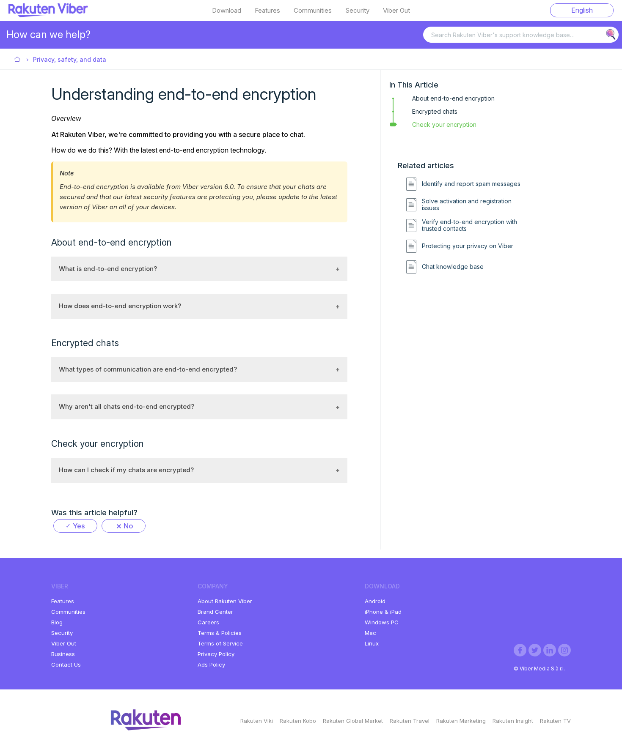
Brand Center (215, 611)
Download (226, 10)
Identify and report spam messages (471, 183)
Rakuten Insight (513, 720)
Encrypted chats (434, 111)
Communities (313, 10)
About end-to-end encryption (453, 98)
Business (63, 654)
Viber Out (396, 10)
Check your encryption (444, 124)
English (582, 10)
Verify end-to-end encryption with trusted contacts (469, 225)
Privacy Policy (216, 654)
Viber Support (17, 60)
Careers (208, 622)
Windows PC (382, 622)
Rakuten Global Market (353, 720)
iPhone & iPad (383, 611)
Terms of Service (220, 643)
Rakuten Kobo (298, 720)
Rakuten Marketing (461, 720)
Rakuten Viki (256, 720)
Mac (370, 632)
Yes (79, 526)
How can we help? (48, 34)
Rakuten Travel (409, 720)
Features (267, 10)
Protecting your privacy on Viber (467, 246)
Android (375, 601)
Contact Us (66, 664)
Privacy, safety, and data (69, 59)
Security (357, 10)
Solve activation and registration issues (467, 205)
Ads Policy (211, 664)
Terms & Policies (220, 632)
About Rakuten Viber (225, 601)
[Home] (48, 15)
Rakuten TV (555, 720)
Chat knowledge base (453, 266)
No (128, 526)
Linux (372, 643)
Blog (57, 622)
